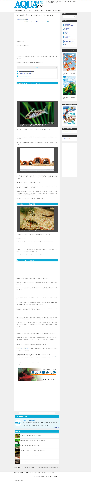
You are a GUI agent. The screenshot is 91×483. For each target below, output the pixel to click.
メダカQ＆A (31, 10)
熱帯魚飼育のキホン (18, 10)
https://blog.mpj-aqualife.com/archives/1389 (24, 355)
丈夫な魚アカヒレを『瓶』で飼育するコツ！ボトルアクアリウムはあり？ (31, 435)
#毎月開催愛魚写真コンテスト (58, 10)
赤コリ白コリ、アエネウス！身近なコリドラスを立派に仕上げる (29, 445)
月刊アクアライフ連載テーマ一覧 (69, 42)
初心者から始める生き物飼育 (68, 25)
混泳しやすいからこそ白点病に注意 (25, 76)
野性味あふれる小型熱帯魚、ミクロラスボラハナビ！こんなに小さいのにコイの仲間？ (33, 440)
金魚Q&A (65, 29)
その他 (65, 44)
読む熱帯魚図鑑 (25, 19)
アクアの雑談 (48, 10)
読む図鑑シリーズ (19, 19)
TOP (19, 472)
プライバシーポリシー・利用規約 (51, 476)
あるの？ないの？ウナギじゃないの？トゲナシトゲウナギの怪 (29, 455)
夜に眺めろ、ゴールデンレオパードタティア (26, 71)
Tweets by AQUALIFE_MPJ (67, 131)
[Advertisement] (37, 33)
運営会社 (42, 476)
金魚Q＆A (25, 10)
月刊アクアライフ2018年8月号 (22, 348)
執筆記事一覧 (56, 427)
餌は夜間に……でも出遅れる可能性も (25, 73)
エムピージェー (66, 138)
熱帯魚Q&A (37, 10)
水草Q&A (42, 10)
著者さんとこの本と (67, 36)
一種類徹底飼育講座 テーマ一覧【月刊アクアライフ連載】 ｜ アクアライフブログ (33, 354)
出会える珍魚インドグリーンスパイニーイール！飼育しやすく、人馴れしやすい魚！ (32, 450)
